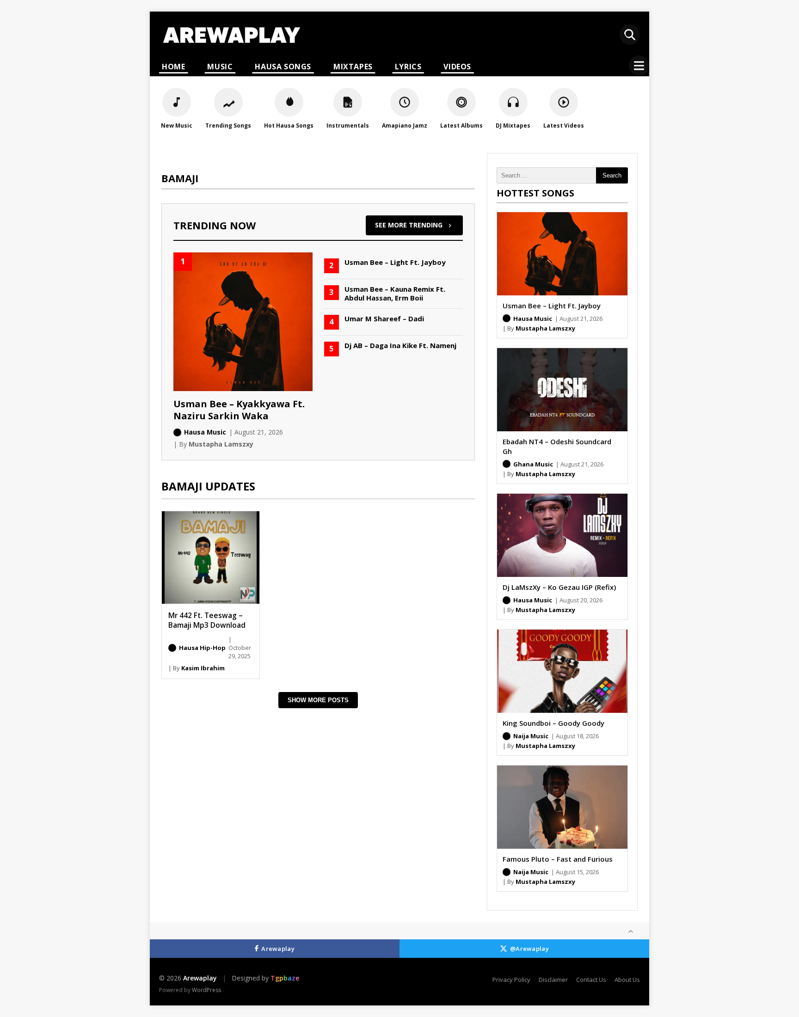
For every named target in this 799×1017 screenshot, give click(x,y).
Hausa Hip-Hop (202, 647)
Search (611, 175)
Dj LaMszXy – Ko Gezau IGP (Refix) (559, 587)
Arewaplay (278, 948)
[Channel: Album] (172, 648)
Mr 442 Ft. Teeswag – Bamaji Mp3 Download (207, 620)
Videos (457, 66)
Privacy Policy (511, 979)
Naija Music (530, 736)
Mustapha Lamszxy (545, 328)
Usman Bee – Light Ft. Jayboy (552, 305)
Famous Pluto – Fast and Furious (558, 859)
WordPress (206, 990)
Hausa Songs (283, 66)
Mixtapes (353, 66)
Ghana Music (533, 464)
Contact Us (591, 979)
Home (173, 66)
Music (220, 66)
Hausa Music (532, 318)
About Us (627, 979)
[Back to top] (630, 931)
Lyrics (408, 66)
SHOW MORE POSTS (318, 700)
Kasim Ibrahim (203, 668)
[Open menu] (639, 65)
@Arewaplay (529, 948)
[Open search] (630, 35)
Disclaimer (553, 979)
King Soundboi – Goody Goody (553, 723)
